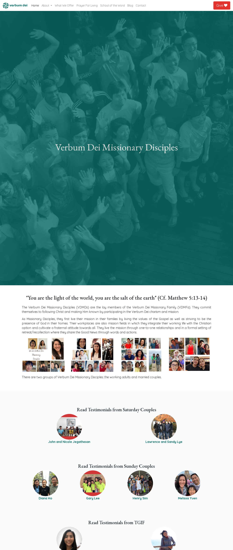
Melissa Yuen (187, 498)
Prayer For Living (87, 5)
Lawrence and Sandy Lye (163, 442)
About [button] (46, 5)
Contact (141, 5)
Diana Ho (45, 498)
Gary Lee (93, 498)
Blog (130, 5)
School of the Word (112, 5)
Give (220, 5)
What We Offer (64, 5)
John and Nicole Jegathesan (69, 442)
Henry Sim (140, 498)
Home (35, 5)
